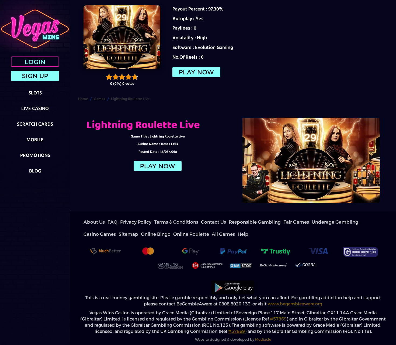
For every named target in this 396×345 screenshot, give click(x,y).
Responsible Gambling (190, 222)
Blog (35, 170)
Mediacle (263, 327)
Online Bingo (301, 222)
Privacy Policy (116, 222)
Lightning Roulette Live (130, 98)
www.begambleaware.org (295, 292)
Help (356, 222)
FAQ (102, 222)
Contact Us (165, 222)
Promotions (35, 155)
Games (99, 98)
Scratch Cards (35, 124)
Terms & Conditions (141, 222)
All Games (344, 222)
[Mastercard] (147, 240)
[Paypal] (233, 240)
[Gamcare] (360, 240)
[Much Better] (105, 240)
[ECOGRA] (305, 253)
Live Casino (35, 108)
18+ (207, 253)
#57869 (278, 307)
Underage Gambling (240, 222)
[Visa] (318, 240)
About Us (90, 222)
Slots (35, 92)
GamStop (241, 253)
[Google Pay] (190, 240)
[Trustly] (275, 240)
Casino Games (266, 222)
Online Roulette (324, 222)
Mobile (35, 139)
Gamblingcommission (170, 253)
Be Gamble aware (273, 253)
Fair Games (216, 222)
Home (83, 98)
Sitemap (284, 222)
